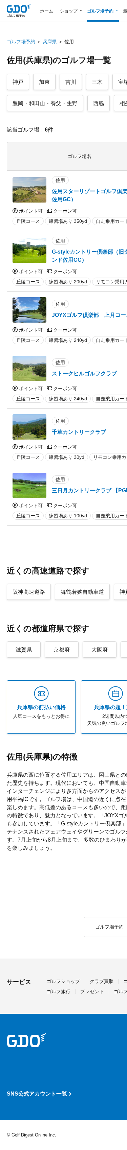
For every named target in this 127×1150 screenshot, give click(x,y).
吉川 (70, 82)
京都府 (62, 650)
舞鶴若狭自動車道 (82, 592)
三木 (97, 82)
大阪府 (99, 650)
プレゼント (92, 991)
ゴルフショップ (63, 981)
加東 (44, 82)
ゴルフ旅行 (58, 991)
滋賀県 (24, 650)
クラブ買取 (101, 981)
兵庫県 (50, 41)
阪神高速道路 (29, 592)
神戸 (18, 82)
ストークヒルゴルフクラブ (84, 373)
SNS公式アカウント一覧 (37, 1094)
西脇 (98, 103)
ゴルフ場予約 (21, 41)
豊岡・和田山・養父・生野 (45, 103)
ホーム (46, 11)
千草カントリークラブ (79, 432)
